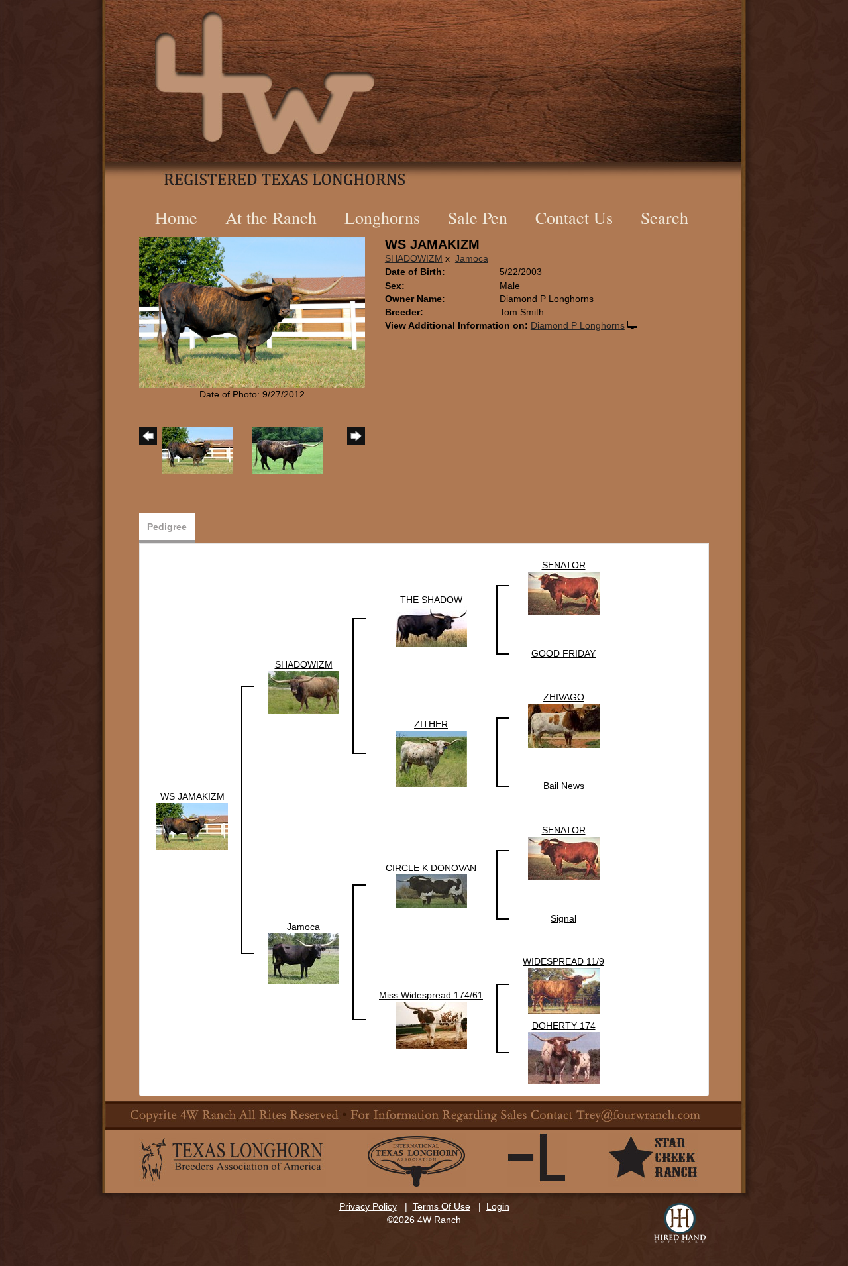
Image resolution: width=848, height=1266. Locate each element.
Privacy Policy (368, 1206)
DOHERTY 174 (564, 1025)
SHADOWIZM (414, 258)
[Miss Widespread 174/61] (431, 1024)
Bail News (563, 785)
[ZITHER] (431, 758)
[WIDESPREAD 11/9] (564, 990)
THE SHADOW (431, 599)
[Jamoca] (303, 958)
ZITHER (431, 724)
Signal (563, 918)
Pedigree (167, 526)
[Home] (424, 92)
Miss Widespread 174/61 (431, 995)
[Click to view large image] (252, 311)
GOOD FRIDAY (563, 653)
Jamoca (471, 258)
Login (497, 1206)
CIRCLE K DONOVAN (431, 868)
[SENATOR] (564, 593)
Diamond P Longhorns (578, 325)
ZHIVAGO (563, 697)
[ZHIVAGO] (564, 725)
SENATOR (564, 565)
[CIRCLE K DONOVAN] (431, 891)
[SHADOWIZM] (303, 692)
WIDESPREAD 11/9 (563, 961)
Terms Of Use (441, 1206)
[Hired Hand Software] (680, 1223)
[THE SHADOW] (431, 626)
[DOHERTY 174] (564, 1057)
